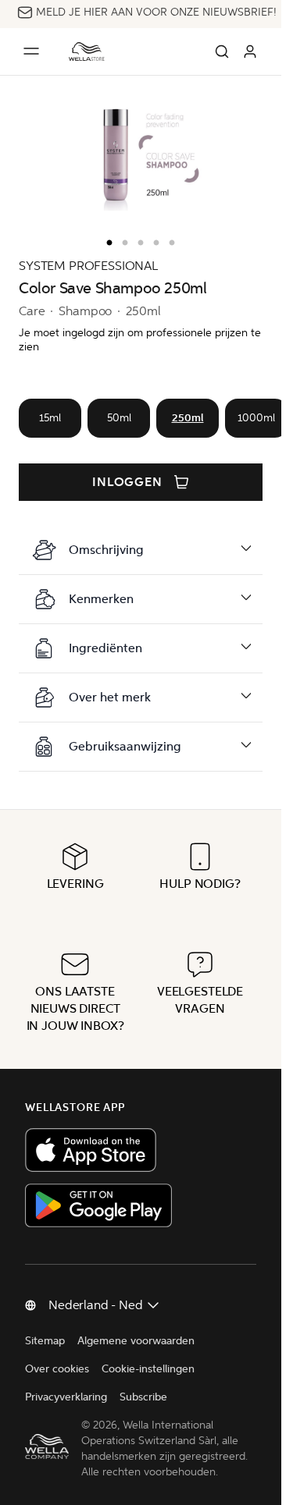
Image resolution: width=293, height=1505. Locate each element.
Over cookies (57, 1368)
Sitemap (45, 1340)
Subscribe (143, 1397)
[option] (105, 239)
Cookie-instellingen (148, 1368)
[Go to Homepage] (87, 51)
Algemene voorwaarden (136, 1340)
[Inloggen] (250, 51)
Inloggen (127, 482)
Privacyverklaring (66, 1397)
